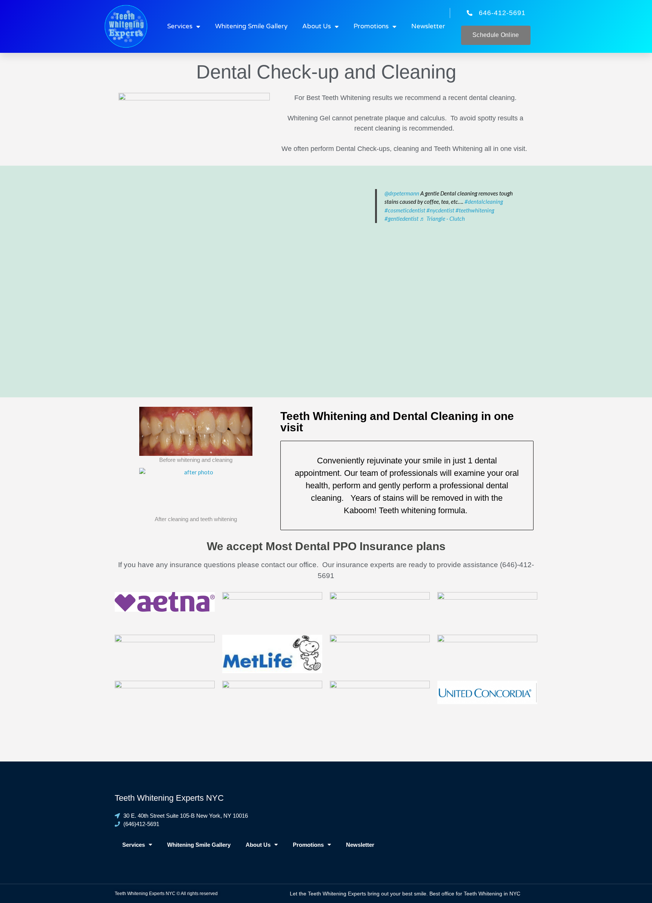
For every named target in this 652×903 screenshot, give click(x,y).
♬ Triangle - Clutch (442, 218)
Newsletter (428, 26)
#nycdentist (440, 210)
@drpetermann (401, 193)
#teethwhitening (474, 210)
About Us (316, 26)
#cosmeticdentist (404, 210)
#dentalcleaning (483, 201)
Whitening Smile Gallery (251, 26)
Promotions (371, 26)
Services (179, 26)
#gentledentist (401, 218)
